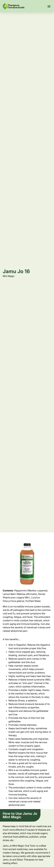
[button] (49, 6)
